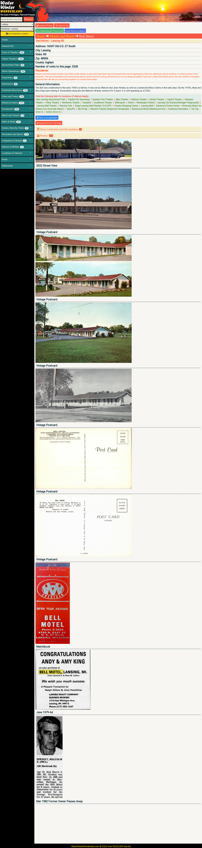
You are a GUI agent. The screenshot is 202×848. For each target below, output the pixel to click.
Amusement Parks (12, 65)
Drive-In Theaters (12, 52)
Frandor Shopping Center (126, 105)
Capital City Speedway (79, 99)
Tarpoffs (71, 109)
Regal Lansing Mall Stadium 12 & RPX (93, 105)
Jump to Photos (45, 25)
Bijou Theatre (122, 99)
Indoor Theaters (12, 58)
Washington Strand (145, 102)
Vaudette (86, 102)
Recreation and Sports (15, 134)
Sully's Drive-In (53, 112)
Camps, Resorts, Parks (15, 128)
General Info (8, 46)
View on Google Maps (48, 118)
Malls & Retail (11, 121)
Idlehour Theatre (139, 99)
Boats (5, 159)
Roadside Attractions (14, 90)
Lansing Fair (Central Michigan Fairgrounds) (178, 102)
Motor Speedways (13, 71)
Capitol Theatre (174, 99)
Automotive (9, 84)
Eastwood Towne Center (167, 105)
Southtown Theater (103, 102)
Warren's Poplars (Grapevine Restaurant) (109, 109)
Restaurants (10, 109)
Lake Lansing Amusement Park (50, 99)
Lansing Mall (147, 105)
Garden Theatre (157, 99)
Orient (131, 102)
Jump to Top (63, 25)
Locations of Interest (12, 153)
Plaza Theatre (52, 102)
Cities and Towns (12, 96)
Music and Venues (12, 115)
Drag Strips (9, 77)
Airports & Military (12, 147)
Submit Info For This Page (50, 123)
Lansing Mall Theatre (47, 105)
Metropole (120, 102)
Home (5, 39)
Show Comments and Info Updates (60, 129)
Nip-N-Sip (82, 109)
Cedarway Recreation (178, 109)
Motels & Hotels (12, 102)
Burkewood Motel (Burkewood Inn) (148, 109)
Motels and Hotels (62, 36)
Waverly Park (66, 105)
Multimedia (7, 165)
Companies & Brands (14, 140)
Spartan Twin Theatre (103, 99)
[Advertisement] (117, 823)
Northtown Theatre (71, 102)
